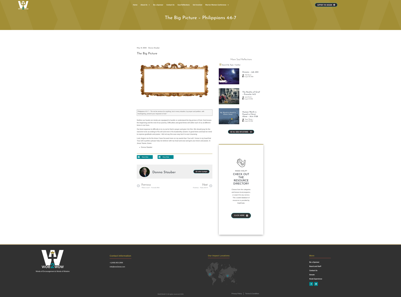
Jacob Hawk (248, 97)
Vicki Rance (248, 75)
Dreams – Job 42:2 (250, 72)
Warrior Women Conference (215, 5)
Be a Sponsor (158, 5)
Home (135, 5)
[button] (145, 157)
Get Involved (197, 5)
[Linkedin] (316, 284)
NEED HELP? (241, 171)
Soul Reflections (184, 5)
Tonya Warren (248, 119)
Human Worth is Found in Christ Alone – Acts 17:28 (250, 114)
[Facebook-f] (311, 284)
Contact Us (170, 5)
